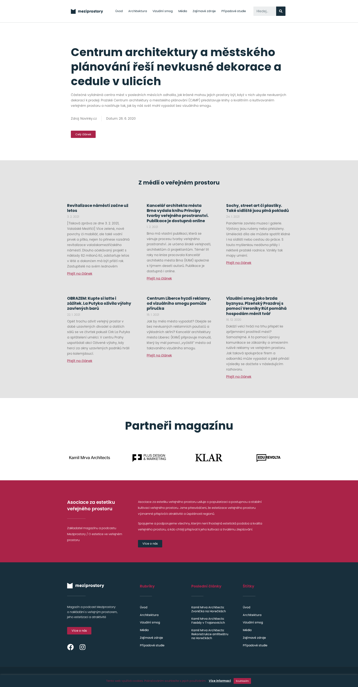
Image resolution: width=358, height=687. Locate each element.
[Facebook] (70, 647)
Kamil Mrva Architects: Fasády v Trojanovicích (208, 621)
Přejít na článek (79, 273)
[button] (83, 134)
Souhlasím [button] (242, 681)
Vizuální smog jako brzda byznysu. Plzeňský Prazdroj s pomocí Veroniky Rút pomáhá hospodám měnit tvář (256, 306)
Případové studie (233, 11)
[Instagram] (82, 647)
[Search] (280, 11)
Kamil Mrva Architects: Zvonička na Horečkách (208, 609)
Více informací (220, 681)
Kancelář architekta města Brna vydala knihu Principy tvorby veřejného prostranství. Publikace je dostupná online (177, 213)
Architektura (137, 11)
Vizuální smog (163, 11)
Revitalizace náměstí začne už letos (97, 208)
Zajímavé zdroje (204, 11)
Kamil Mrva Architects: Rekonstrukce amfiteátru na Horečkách (209, 634)
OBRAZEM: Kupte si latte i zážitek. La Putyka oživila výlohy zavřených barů (99, 303)
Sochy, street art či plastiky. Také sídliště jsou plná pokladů (257, 208)
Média (182, 11)
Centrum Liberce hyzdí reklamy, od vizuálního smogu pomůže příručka (179, 303)
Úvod (119, 11)
